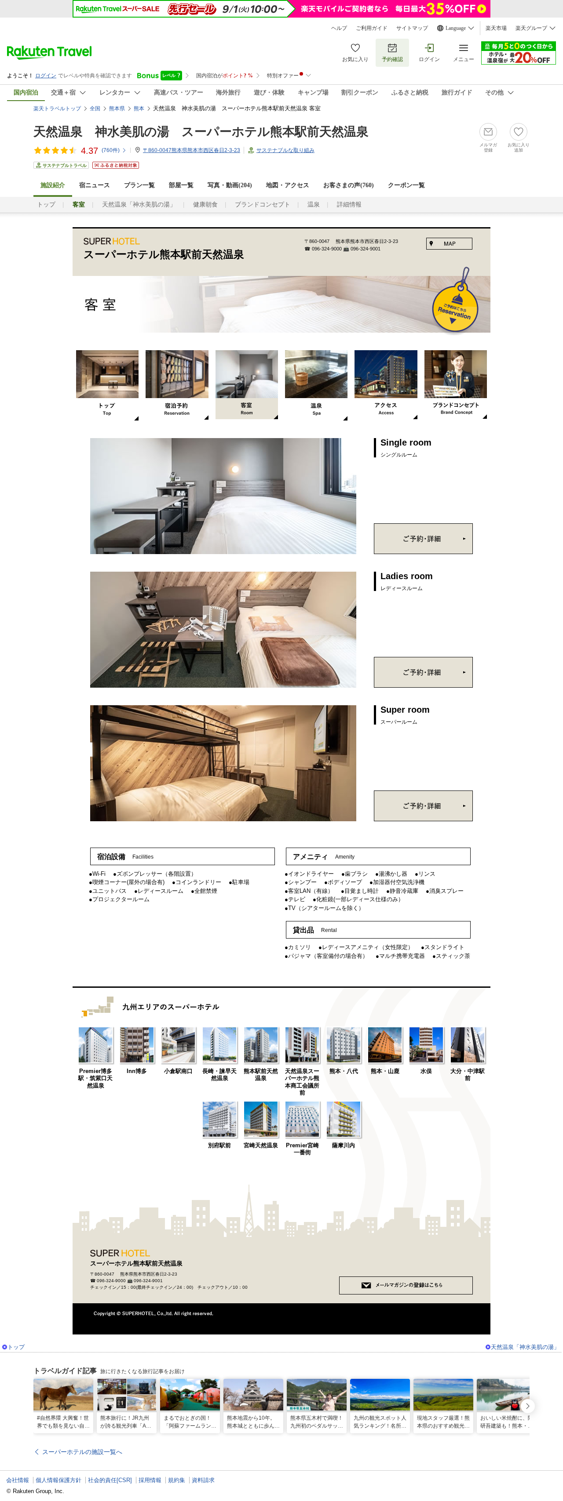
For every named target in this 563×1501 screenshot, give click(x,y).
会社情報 (17, 1480)
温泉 (313, 204)
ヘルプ (339, 28)
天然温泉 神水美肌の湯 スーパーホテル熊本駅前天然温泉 (201, 131)
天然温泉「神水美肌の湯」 (139, 204)
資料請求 (203, 1480)
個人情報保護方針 (58, 1480)
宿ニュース (94, 185)
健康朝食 (205, 204)
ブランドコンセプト (262, 204)
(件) (111, 150)
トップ (46, 204)
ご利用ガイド (372, 28)
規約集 (176, 1480)
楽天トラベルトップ (57, 108)
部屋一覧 (181, 185)
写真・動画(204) (230, 185)
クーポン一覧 (406, 185)
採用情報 (150, 1480)
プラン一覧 (139, 185)
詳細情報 (349, 204)
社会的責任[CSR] (110, 1480)
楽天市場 (496, 28)
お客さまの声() (348, 185)
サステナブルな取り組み (285, 150)
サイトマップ (412, 28)
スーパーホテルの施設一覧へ (82, 1451)
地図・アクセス (287, 185)
